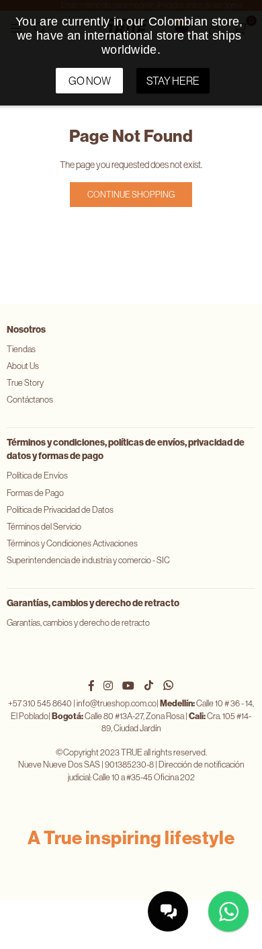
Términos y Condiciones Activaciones (72, 543)
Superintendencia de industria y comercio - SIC (88, 560)
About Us (23, 366)
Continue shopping (131, 195)
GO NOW (90, 81)
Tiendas (21, 349)
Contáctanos (30, 400)
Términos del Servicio (44, 527)
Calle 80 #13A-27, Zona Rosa (118, 716)
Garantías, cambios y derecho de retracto (78, 623)
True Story (25, 383)
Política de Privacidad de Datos (60, 510)
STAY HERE (173, 81)
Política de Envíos (37, 475)
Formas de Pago (35, 493)
